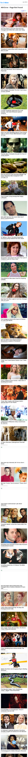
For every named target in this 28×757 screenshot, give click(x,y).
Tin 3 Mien (4, 2)
